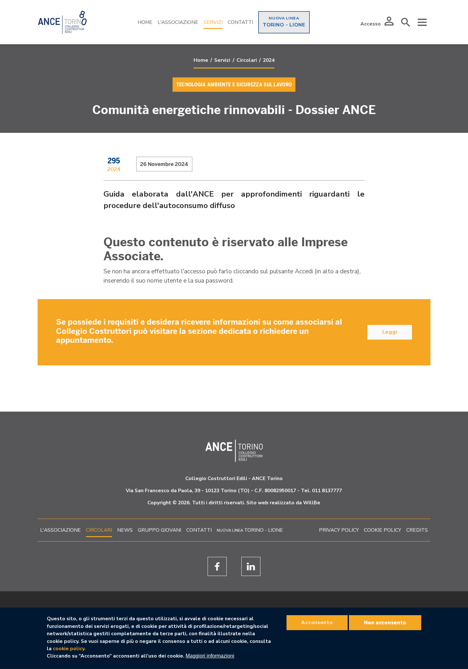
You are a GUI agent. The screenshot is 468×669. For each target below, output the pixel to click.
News (125, 530)
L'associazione (60, 530)
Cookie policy (382, 530)
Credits (417, 530)
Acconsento (317, 622)
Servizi (213, 22)
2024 (268, 60)
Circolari (247, 60)
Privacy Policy (339, 530)
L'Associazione (178, 22)
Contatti (240, 22)
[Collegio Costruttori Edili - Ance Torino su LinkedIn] (250, 566)
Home (145, 22)
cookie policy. (69, 648)
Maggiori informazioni (210, 656)
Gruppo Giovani (159, 530)
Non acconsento (385, 622)
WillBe (311, 502)
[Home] (62, 22)
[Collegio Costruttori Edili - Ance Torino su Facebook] (217, 566)
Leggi (389, 331)
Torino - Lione (284, 24)
